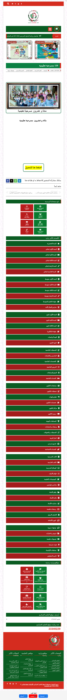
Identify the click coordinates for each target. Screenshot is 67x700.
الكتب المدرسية (52, 456)
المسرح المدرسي (20, 70)
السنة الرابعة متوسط (50, 296)
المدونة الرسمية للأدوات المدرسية (14, 671)
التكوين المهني (55, 670)
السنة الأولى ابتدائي (51, 249)
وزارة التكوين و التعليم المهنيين (42, 671)
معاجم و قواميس (52, 485)
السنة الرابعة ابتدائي (51, 266)
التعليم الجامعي (55, 665)
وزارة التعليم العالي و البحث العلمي (41, 666)
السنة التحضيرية (52, 243)
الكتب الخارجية (52, 462)
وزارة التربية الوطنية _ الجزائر (41, 661)
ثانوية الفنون (53, 342)
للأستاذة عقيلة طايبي (27, 684)
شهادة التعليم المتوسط (49, 301)
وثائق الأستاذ (53, 492)
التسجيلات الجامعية (51, 350)
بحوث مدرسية (53, 544)
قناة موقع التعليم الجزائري (28, 669)
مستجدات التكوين (51, 385)
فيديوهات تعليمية (52, 539)
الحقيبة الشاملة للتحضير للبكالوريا (14, 666)
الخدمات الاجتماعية (50, 449)
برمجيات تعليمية (51, 509)
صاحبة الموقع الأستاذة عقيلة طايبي (13, 676)
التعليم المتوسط (55, 668)
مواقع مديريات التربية (40, 675)
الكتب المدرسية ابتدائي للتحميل (14, 661)
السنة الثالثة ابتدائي (51, 260)
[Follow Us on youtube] (13, 683)
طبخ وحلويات (53, 397)
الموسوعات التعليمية (50, 479)
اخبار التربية (53, 438)
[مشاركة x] (11, 181)
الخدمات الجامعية (51, 378)
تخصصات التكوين (51, 402)
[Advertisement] (36, 135)
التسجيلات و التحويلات (50, 432)
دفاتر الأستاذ (53, 498)
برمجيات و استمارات (51, 427)
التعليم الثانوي (56, 663)
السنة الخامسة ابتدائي (50, 271)
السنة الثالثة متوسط (51, 290)
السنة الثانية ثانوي (51, 320)
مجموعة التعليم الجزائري (28, 674)
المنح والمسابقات (52, 372)
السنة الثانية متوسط (51, 284)
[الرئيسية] (56, 29)
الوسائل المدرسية (51, 468)
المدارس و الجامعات (51, 356)
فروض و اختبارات (51, 533)
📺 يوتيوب (33, 696)
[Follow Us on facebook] (7, 683)
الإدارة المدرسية (38, 70)
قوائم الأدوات (53, 473)
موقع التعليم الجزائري (29, 659)
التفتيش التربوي (52, 515)
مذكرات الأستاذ (52, 503)
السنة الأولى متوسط (51, 279)
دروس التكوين (52, 414)
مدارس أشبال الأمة (51, 307)
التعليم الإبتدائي (29, 70)
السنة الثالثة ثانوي (51, 326)
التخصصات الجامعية (50, 361)
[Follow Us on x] (16, 683)
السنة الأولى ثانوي (51, 314)
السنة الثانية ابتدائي (51, 255)
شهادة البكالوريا (51, 331)
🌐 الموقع (23, 696)
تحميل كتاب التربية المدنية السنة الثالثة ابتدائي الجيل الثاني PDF (34, 54)
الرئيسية (45, 70)
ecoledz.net (47, 686)
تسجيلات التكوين (52, 391)
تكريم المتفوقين (52, 556)
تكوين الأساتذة (52, 520)
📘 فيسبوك (43, 696)
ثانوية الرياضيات (52, 337)
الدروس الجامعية (52, 367)
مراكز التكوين (53, 408)
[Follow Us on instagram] (10, 683)
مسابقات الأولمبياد (51, 550)
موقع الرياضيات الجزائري (28, 664)
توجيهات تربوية (11, 70)
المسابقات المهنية (51, 421)
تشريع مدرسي (52, 443)
